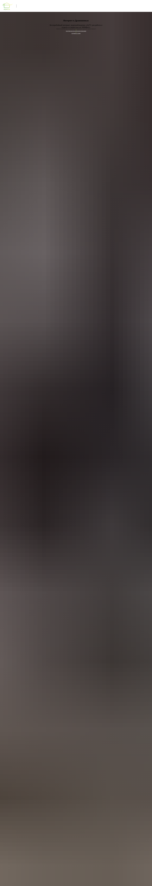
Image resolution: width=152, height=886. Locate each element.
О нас (18, 4)
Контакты (20, 7)
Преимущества (21, 5)
